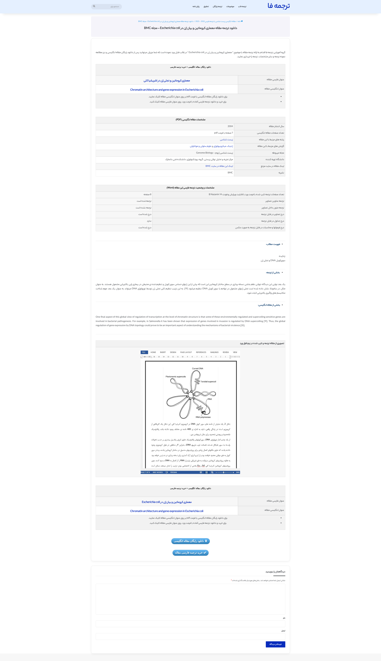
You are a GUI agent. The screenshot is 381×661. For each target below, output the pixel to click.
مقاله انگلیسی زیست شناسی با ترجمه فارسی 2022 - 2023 (215, 21)
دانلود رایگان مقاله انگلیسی (189, 541)
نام (284, 618)
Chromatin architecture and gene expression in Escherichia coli (166, 90)
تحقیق (206, 6)
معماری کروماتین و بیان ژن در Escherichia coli (167, 502)
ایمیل (283, 630)
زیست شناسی (226, 140)
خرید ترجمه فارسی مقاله (189, 552)
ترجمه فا (243, 6)
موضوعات (230, 6)
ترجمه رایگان (217, 6)
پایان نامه (196, 6)
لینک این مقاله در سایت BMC (219, 166)
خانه (239, 21)
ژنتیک (230, 146)
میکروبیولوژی (220, 146)
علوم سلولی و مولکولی (200, 146)
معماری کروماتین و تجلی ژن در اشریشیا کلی (167, 81)
